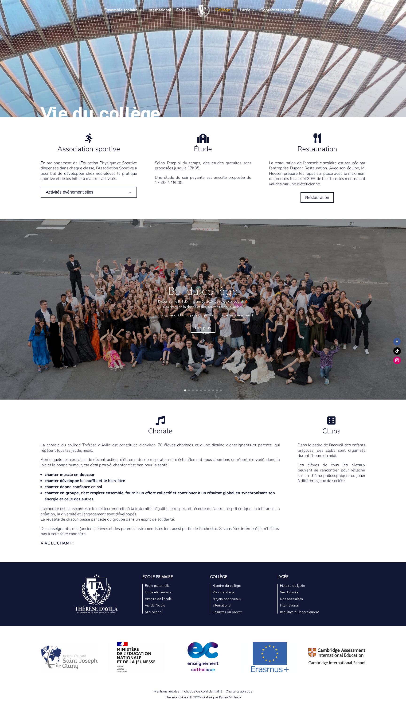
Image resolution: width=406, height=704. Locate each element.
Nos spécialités (291, 599)
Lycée (245, 10)
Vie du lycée (289, 592)
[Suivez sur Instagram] (397, 360)
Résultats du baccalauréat (299, 612)
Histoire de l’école (158, 599)
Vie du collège (223, 592)
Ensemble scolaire (121, 10)
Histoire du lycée (292, 585)
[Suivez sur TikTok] (397, 351)
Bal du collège (203, 291)
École (181, 10)
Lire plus (203, 327)
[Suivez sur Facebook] (397, 342)
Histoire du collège (227, 585)
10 (221, 390)
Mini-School (153, 612)
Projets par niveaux (227, 599)
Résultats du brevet (227, 612)
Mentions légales (166, 691)
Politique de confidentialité (202, 691)
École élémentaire (158, 592)
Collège (222, 10)
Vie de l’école (155, 605)
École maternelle (157, 585)
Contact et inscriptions (280, 10)
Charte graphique (239, 691)
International (159, 10)
